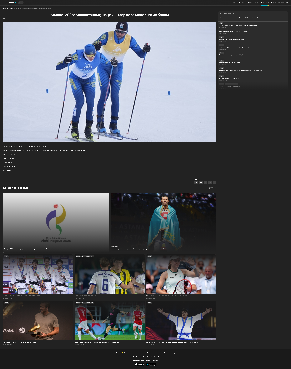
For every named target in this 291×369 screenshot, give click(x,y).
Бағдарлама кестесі (253, 2)
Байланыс (148, 360)
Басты (233, 2)
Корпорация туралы (138, 360)
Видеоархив (281, 2)
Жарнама (155, 360)
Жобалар (273, 2)
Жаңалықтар (265, 2)
